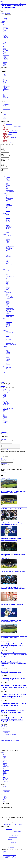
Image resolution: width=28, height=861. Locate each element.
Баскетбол (5, 28)
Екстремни (5, 37)
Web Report (5, 421)
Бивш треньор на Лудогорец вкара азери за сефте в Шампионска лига (13, 555)
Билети (4, 107)
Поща (4, 106)
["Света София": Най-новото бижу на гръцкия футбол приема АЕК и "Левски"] (9, 487)
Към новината (4, 726)
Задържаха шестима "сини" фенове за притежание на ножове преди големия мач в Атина (13, 589)
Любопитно (5, 31)
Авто (4, 81)
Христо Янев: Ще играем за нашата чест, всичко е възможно (13, 704)
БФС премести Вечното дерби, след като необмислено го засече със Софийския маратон (13, 5)
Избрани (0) (11, 459)
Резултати (5, 34)
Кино (4, 91)
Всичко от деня (4, 725)
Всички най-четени (5, 558)
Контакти (5, 729)
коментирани (7, 478)
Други (4, 42)
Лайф (4, 394)
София (4, 114)
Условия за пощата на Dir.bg (9, 857)
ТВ (3, 94)
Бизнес (4, 396)
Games (4, 88)
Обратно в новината (5, 13)
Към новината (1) (4, 459)
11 (7, 700)
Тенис (4, 25)
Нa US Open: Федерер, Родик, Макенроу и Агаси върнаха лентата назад (12, 523)
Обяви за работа (6, 104)
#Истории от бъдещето (8, 390)
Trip (4, 95)
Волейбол (5, 27)
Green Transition (6, 403)
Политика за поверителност (9, 734)
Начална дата (3, 384)
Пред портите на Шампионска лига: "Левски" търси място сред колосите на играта (14, 507)
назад (2, 1)
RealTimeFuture (6, 404)
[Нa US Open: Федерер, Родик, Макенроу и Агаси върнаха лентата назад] (9, 519)
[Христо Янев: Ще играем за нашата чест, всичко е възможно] (9, 600)
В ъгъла (5, 40)
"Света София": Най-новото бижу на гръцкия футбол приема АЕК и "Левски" (14, 492)
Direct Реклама (6, 109)
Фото (4, 43)
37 (8, 691)
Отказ (3, 386)
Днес (4, 393)
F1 (3, 29)
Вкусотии (5, 84)
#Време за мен (6, 86)
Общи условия (6, 731)
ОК (1, 386)
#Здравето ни (6, 89)
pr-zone (4, 41)
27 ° (1, 172)
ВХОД (2, 458)
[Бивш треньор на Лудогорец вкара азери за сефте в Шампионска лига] (9, 551)
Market (4, 105)
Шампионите (6, 36)
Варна (4, 116)
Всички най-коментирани (6, 640)
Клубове (5, 93)
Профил (5, 432)
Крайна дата (9, 384)
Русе (4, 119)
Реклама (5, 728)
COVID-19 (5, 97)
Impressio (5, 401)
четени (2, 478)
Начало (4, 16)
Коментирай (3, 439)
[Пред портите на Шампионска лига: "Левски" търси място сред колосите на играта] (9, 503)
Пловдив (5, 115)
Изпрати (2, 449)
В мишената (6, 32)
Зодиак (4, 90)
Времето (5, 87)
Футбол (5, 19)
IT (3, 400)
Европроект (5, 732)
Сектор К (5, 30)
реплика (2, 463)
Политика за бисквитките (9, 735)
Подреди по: (3, 460)
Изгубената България (8, 408)
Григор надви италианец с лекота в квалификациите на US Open (11, 539)
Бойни (4, 35)
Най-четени (3, 641)
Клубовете (5, 409)
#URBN (5, 99)
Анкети (5, 82)
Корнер (5, 18)
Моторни (5, 38)
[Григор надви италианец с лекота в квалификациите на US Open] (9, 535)
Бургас (4, 118)
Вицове (5, 83)
